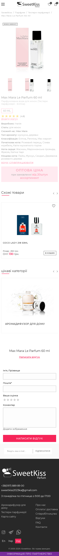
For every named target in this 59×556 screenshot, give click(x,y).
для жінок (15, 127)
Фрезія (5, 152)
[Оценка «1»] (4, 399)
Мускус (30, 155)
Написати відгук (29, 357)
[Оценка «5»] (18, 399)
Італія (18, 123)
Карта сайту (8, 516)
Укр (10, 541)
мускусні (23, 134)
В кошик (50, 253)
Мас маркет (44, 138)
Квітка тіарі (17, 152)
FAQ (38, 522)
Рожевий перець (31, 142)
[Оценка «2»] (8, 399)
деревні (33, 134)
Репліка (31, 138)
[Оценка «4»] (14, 399)
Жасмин (21, 149)
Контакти (41, 527)
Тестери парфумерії (13, 512)
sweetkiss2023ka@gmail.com (19, 490)
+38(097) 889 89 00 (12, 485)
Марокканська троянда (41, 149)
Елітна (22, 138)
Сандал (39, 155)
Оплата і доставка (47, 509)
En (3, 541)
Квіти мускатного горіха (27, 145)
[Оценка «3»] (11, 399)
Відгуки (40, 518)
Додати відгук (9, 119)
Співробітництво (46, 513)
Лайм (21, 155)
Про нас (41, 505)
